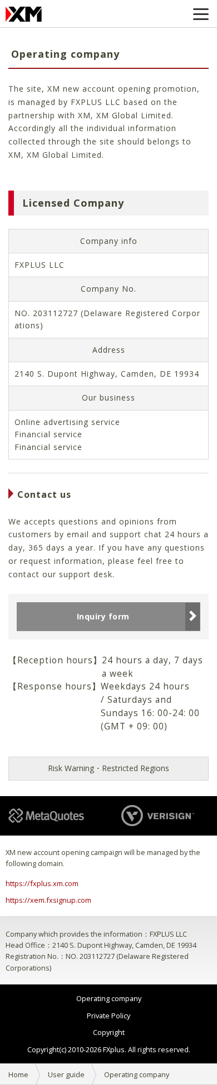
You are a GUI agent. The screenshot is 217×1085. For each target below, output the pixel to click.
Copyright (109, 1032)
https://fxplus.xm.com (42, 883)
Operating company (108, 998)
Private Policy (108, 1016)
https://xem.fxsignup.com (48, 900)
